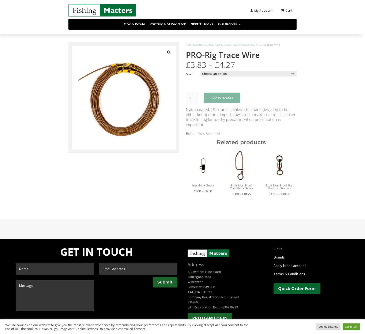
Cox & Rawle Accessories (239, 45)
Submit (165, 282)
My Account (263, 10)
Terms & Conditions (289, 273)
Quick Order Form (297, 288)
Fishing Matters (195, 45)
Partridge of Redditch (168, 25)
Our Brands (227, 25)
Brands (279, 257)
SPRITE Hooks (202, 25)
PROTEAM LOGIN (209, 318)
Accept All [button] (351, 327)
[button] (169, 52)
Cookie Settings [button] (328, 327)
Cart (288, 10)
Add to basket (222, 98)
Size (189, 74)
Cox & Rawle (134, 25)
